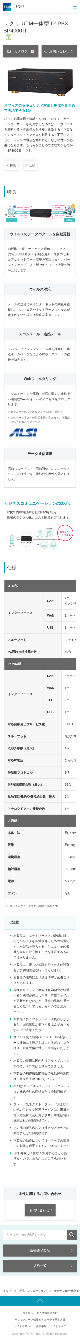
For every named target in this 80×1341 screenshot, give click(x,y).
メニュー (74, 6)
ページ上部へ (40, 1301)
